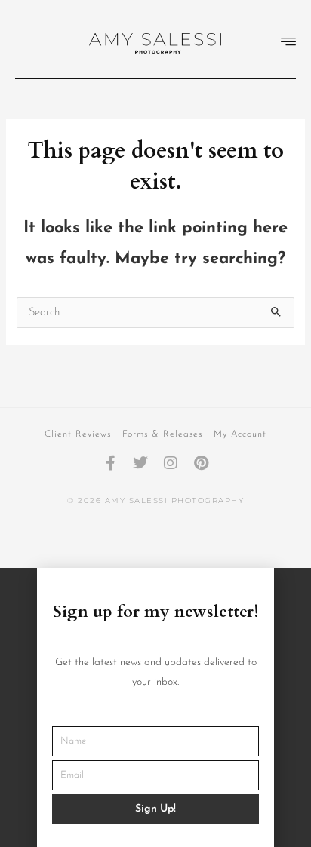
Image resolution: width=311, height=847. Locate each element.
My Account (240, 434)
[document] (155, 707)
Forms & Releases (162, 434)
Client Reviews (78, 434)
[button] (288, 43)
